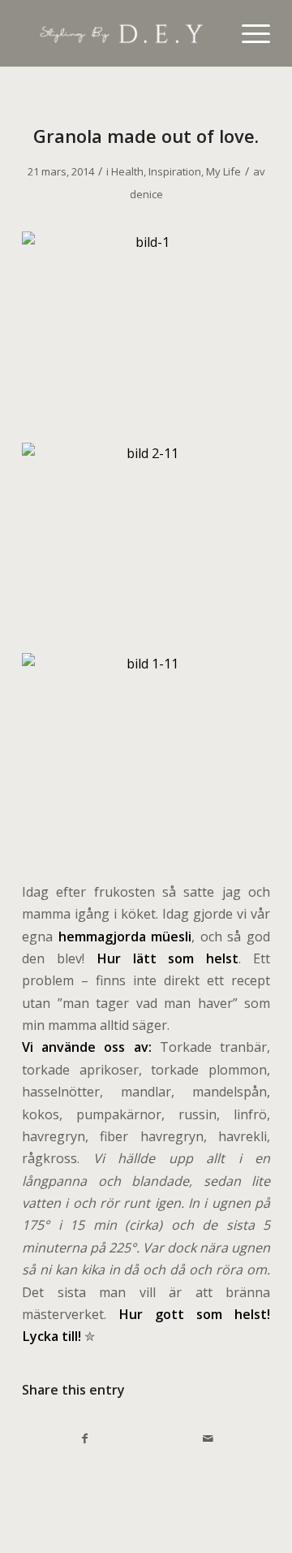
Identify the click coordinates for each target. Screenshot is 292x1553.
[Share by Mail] (208, 1438)
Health (127, 171)
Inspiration (174, 171)
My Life (223, 171)
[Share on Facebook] (84, 1438)
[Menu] (247, 33)
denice (146, 194)
